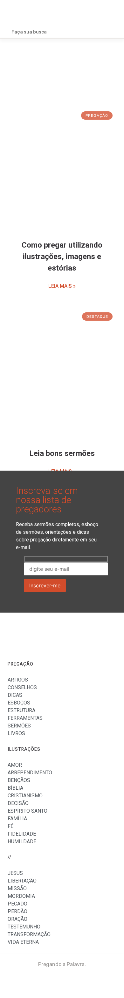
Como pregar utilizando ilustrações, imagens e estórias (62, 257)
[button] (112, 13)
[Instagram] (108, 982)
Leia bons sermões (62, 453)
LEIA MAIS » (62, 286)
